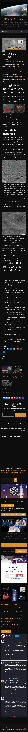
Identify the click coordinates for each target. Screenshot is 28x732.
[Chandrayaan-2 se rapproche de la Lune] (7, 369)
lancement (9, 618)
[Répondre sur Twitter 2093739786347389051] (5, 694)
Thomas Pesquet (15, 627)
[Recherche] (15, 480)
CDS (25, 608)
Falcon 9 (6, 615)
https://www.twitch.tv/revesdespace (12, 652)
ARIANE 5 (13, 607)
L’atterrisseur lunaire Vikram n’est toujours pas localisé (18, 374)
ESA (24, 611)
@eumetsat (8, 665)
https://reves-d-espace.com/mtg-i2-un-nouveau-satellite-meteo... (15, 669)
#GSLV (15, 702)
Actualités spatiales (9, 604)
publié (10, 124)
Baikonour (21, 608)
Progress (17, 621)
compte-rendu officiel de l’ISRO (12, 274)
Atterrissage (16, 608)
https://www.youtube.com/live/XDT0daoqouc (14, 650)
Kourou (2, 618)
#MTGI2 (22, 664)
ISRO (11, 61)
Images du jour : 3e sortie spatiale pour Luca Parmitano (14, 424)
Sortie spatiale (18, 624)
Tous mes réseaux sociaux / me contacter (14, 501)
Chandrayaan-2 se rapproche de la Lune (7, 373)
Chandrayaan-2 (6, 61)
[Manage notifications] (25, 729)
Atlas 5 (12, 608)
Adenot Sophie (8, 680)
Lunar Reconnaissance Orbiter (13, 71)
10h (21, 680)
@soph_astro (16, 680)
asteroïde (3, 608)
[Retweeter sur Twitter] (8, 678)
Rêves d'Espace (14, 19)
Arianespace (18, 607)
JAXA (22, 615)
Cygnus (16, 611)
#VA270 (24, 665)
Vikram (16, 61)
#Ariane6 (20, 665)
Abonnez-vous (20, 414)
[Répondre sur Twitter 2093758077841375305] (5, 658)
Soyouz (3, 627)
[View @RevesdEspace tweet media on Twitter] (12, 655)
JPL (25, 615)
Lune (4, 50)
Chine (3, 611)
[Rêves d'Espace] (2, 31)
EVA (2, 615)
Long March (17, 618)
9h (20, 640)
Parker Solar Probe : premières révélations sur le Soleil (13, 429)
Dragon (20, 611)
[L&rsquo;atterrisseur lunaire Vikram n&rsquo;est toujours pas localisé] (18, 369)
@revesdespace (16, 640)
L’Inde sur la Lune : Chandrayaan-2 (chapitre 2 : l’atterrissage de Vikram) (6, 388)
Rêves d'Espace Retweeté (14, 678)
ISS (19, 614)
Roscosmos (4, 624)
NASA (7, 621)
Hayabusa (13, 615)
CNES (7, 611)
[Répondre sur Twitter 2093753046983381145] (5, 675)
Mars (2, 621)
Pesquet (12, 621)
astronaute (8, 608)
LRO (13, 61)
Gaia (10, 615)
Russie (13, 624)
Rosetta (10, 624)
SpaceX (9, 627)
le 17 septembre (17, 76)
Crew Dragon (11, 611)
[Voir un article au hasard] (25, 31)
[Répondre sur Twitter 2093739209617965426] (5, 711)
